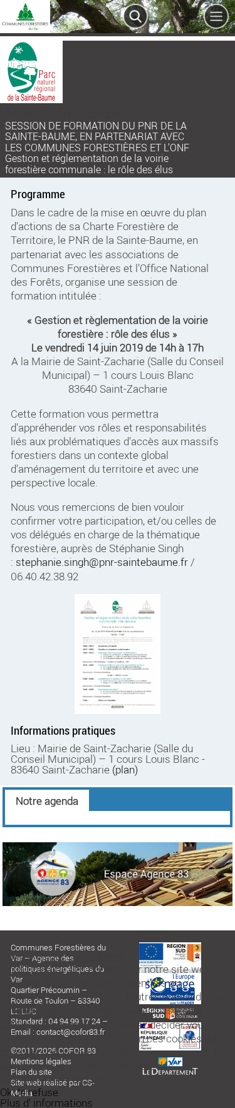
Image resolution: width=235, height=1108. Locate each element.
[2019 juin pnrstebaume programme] (117, 654)
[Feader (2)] (170, 946)
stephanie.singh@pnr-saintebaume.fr (102, 562)
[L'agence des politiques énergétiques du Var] (118, 902)
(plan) (125, 769)
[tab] (47, 800)
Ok (6, 1092)
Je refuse (36, 1092)
